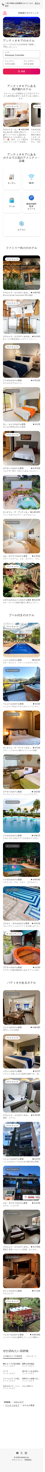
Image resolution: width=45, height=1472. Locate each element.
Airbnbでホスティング (28, 13)
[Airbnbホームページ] (5, 13)
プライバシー (17, 1460)
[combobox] (21, 55)
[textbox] (12, 63)
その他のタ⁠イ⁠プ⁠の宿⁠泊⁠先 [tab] (12, 1356)
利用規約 (28, 1460)
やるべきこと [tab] (31, 1356)
